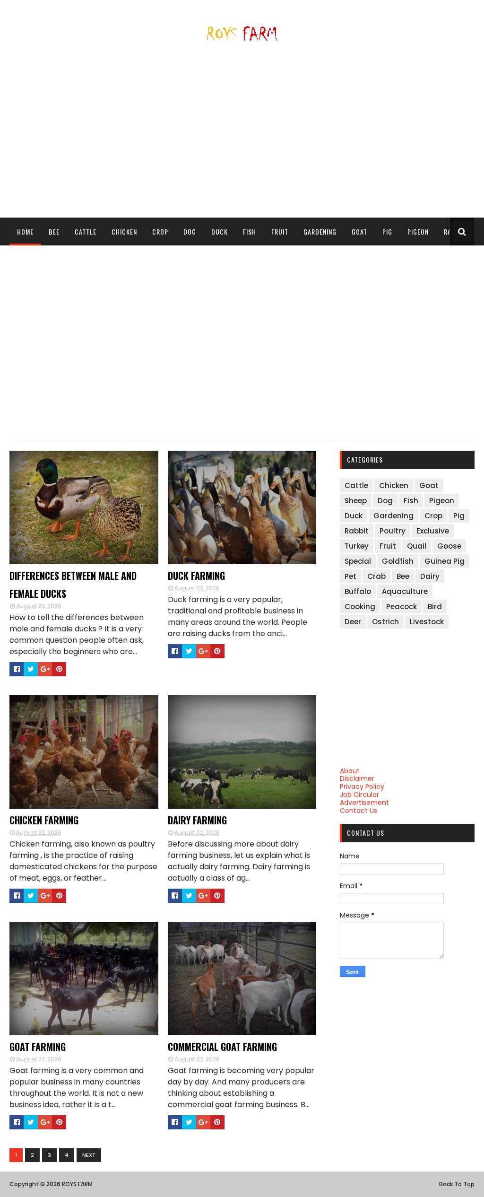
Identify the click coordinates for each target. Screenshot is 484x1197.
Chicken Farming (43, 820)
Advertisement (364, 802)
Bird (435, 607)
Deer (353, 622)
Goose (449, 546)
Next (88, 1155)
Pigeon (418, 231)
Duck (219, 231)
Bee (54, 231)
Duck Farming (196, 575)
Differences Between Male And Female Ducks (73, 584)
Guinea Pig (444, 561)
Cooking (360, 607)
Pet (350, 576)
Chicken (124, 231)
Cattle (85, 231)
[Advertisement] (242, 133)
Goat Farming (37, 1047)
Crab (376, 576)
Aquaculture (405, 591)
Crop (160, 231)
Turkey (357, 546)
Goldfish (398, 561)
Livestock (427, 622)
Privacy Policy (362, 786)
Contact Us (358, 810)
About (350, 771)
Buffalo (358, 591)
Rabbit (357, 531)
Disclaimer (357, 778)
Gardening (320, 231)
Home (25, 231)
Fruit (279, 231)
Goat (359, 231)
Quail (416, 546)
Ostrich (385, 622)
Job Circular (359, 794)
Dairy (430, 576)
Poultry (393, 531)
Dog (189, 231)
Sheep (26, 259)
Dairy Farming (197, 820)
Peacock (401, 607)
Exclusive (432, 531)
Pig (387, 231)
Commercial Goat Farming (222, 1047)
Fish (249, 231)
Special (358, 561)
